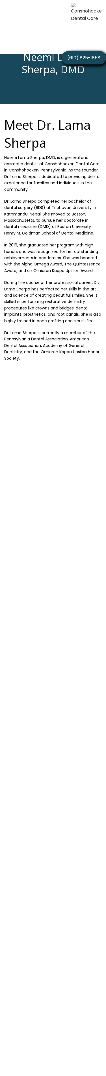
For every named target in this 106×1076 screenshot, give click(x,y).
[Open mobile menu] (8, 14)
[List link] (53, 1001)
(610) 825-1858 (83, 58)
